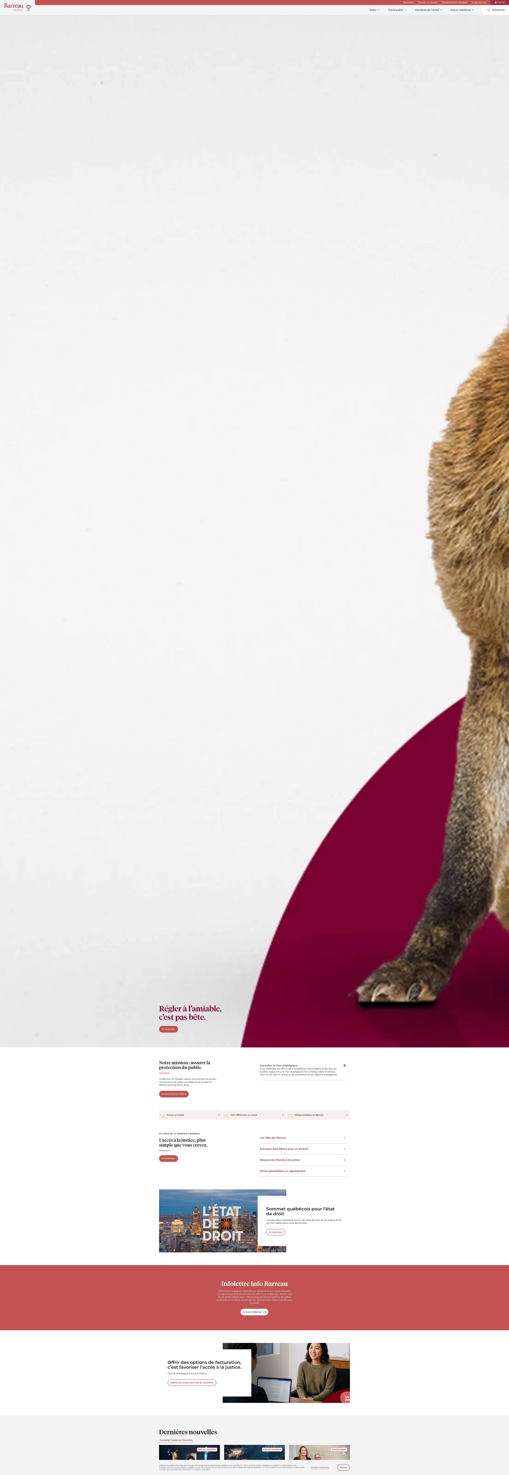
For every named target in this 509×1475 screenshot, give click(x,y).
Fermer (343, 1467)
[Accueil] (17, 7)
